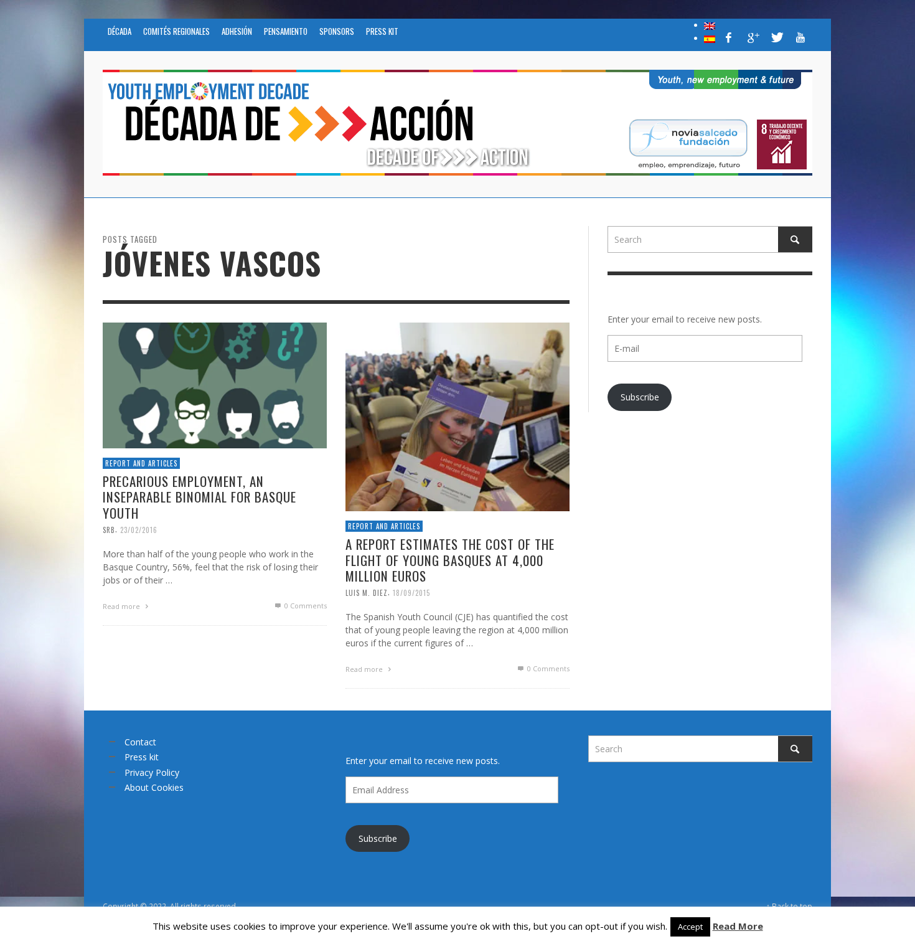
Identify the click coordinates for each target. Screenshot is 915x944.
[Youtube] (800, 37)
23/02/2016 (138, 529)
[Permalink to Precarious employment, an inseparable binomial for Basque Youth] (215, 384)
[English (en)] (709, 25)
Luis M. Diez (366, 593)
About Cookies (154, 787)
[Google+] (752, 37)
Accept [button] (690, 926)
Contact (140, 742)
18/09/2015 (411, 593)
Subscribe (640, 397)
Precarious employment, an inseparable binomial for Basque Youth (199, 496)
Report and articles (141, 463)
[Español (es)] (709, 38)
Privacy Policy (151, 772)
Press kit (141, 757)
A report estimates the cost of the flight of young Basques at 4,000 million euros (450, 559)
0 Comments (305, 605)
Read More (738, 926)
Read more (122, 605)
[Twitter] (776, 37)
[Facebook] (729, 37)
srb (109, 529)
